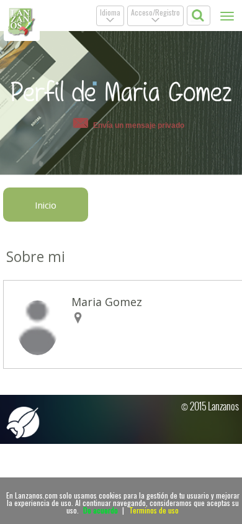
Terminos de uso (154, 510)
